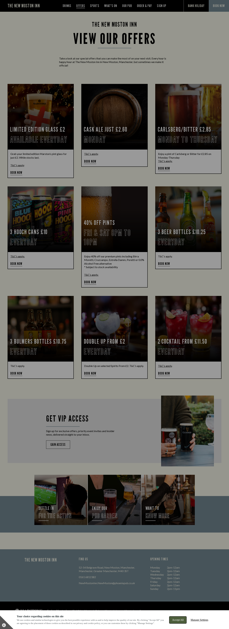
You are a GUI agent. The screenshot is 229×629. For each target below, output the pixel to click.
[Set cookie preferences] (6, 622)
